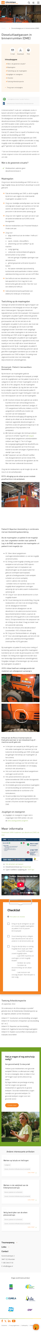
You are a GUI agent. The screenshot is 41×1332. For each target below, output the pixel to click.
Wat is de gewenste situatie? (16, 64)
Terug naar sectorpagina (15, 87)
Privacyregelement (14, 1325)
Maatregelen (11, 67)
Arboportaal (26, 867)
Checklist (10, 78)
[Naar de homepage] (9, 2)
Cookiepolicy (24, 1325)
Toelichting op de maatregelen (17, 71)
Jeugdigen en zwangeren (15, 74)
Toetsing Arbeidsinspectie (15, 81)
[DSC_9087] (20, 494)
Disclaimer (4, 1325)
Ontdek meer (12, 1105)
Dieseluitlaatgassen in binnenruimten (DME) (25, 28)
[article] (20, 1167)
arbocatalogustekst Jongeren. (18, 821)
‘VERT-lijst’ (30, 870)
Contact (32, 1325)
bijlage (31, 436)
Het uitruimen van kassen (14, 864)
